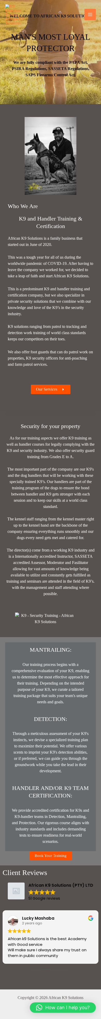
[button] (63, 1007)
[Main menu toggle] (90, 14)
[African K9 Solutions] (18, 14)
